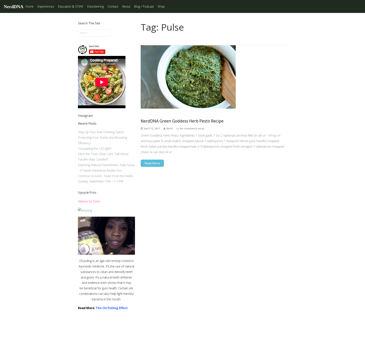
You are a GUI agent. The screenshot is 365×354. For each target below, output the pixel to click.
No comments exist (192, 128)
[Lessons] (85, 210)
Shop (161, 6)
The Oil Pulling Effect (112, 308)
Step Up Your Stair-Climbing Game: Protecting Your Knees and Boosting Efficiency (102, 137)
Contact (113, 6)
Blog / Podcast (144, 6)
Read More (152, 163)
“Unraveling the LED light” (95, 148)
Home (29, 6)
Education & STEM (70, 6)
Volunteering (95, 6)
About (126, 6)
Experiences (45, 6)
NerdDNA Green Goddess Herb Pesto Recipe (182, 121)
